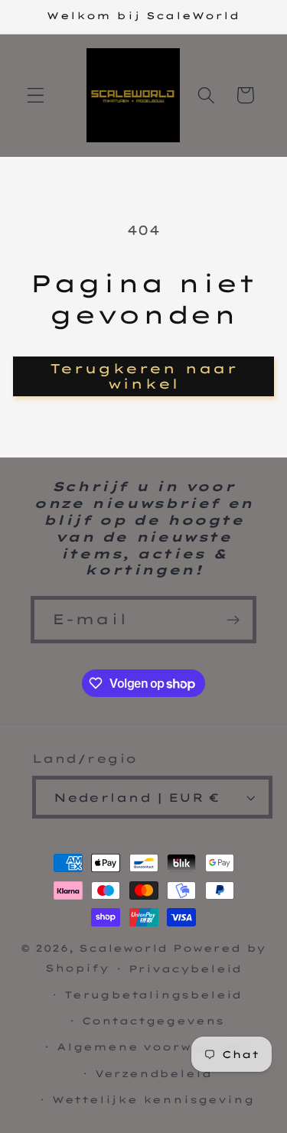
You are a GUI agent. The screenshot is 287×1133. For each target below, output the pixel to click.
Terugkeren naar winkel (143, 376)
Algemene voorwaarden (153, 1046)
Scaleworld (123, 948)
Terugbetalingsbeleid (153, 994)
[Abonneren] (233, 619)
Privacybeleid (185, 968)
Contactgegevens (153, 1020)
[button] (35, 95)
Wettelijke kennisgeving (153, 1099)
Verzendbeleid (153, 1073)
